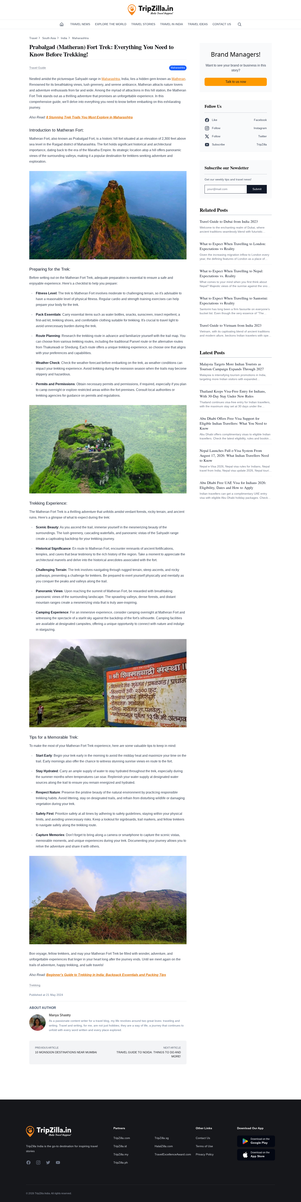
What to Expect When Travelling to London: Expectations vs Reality (233, 246)
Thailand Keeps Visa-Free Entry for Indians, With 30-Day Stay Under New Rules (233, 393)
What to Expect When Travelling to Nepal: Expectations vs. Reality (231, 273)
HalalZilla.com (164, 1146)
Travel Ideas (198, 24)
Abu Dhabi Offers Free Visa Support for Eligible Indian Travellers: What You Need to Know (233, 423)
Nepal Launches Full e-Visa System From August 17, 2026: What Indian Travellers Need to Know (234, 455)
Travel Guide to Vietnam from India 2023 (230, 325)
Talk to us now (235, 81)
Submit (256, 189)
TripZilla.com (121, 1138)
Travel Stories (143, 24)
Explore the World (110, 24)
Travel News (80, 24)
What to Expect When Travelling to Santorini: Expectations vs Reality (234, 300)
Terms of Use (204, 1146)
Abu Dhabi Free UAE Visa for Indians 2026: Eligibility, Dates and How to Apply (233, 485)
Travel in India (171, 24)
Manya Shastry (60, 1015)
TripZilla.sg (162, 1138)
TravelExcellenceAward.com (173, 1154)
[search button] (239, 24)
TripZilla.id (120, 1146)
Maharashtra (80, 38)
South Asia (49, 38)
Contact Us (222, 24)
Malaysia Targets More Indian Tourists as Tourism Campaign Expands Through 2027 (232, 366)
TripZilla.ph (120, 1162)
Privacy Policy (205, 1154)
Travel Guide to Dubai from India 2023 (229, 221)
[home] (61, 24)
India (64, 38)
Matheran (178, 79)
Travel (33, 38)
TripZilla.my (120, 1154)
